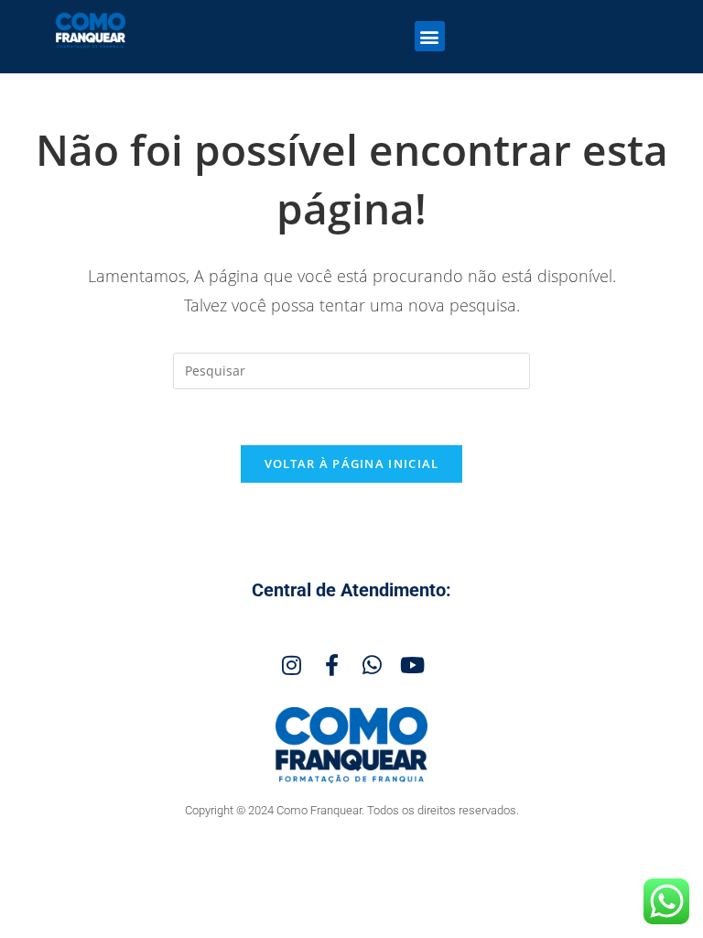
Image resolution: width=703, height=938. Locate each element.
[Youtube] (412, 665)
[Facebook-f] (331, 665)
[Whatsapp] (372, 665)
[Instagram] (291, 665)
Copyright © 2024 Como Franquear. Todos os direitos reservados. (352, 810)
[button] (430, 36)
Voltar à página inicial (352, 463)
